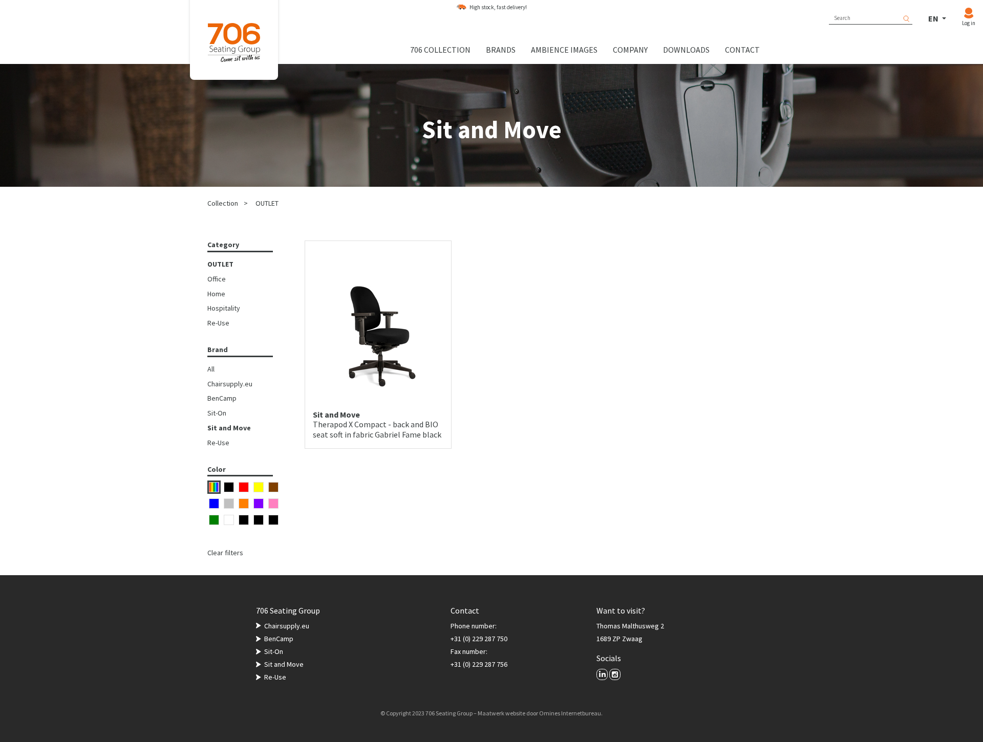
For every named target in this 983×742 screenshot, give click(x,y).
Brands (501, 50)
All (211, 369)
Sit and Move (229, 427)
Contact (742, 50)
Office (216, 278)
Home (216, 293)
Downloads (686, 50)
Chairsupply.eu (229, 383)
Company (630, 50)
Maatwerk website (501, 713)
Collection (222, 203)
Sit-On (216, 413)
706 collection (440, 50)
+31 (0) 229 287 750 (479, 638)
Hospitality (223, 308)
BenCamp (222, 398)
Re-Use (218, 323)
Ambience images (564, 50)
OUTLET (267, 203)
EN (934, 18)
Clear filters (225, 552)
